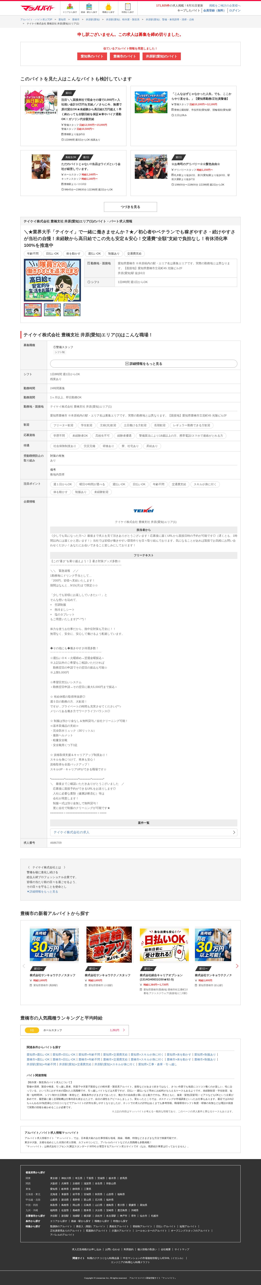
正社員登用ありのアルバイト (66, 1230)
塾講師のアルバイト (61, 1226)
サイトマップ (182, 1249)
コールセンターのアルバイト (151, 1230)
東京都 (54, 1178)
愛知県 (54, 1189)
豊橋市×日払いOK (64, 1059)
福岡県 (54, 1210)
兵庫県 (65, 1183)
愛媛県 (132, 1205)
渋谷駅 (54, 1215)
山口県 (98, 1205)
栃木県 (112, 1178)
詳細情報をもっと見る (146, 363)
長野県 (76, 1199)
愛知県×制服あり (205, 1054)
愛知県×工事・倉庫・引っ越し (157, 1064)
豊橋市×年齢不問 (89, 1059)
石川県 (98, 1199)
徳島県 (110, 1205)
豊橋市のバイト (124, 56)
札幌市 (154, 1215)
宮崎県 (110, 1210)
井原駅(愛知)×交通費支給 (75, 1064)
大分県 (98, 1210)
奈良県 (98, 1183)
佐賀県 (65, 1210)
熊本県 (87, 1210)
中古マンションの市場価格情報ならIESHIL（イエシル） (154, 1258)
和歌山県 (111, 1183)
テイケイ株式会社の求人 (72, 832)
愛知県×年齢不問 (89, 1054)
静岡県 (76, 1189)
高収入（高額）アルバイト (90, 1226)
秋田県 (98, 1194)
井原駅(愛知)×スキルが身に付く (114, 1064)
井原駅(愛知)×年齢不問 (41, 1064)
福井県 (110, 1199)
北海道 (54, 1194)
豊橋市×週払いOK (38, 1059)
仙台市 (143, 1215)
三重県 (87, 1189)
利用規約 (129, 1249)
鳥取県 (54, 1205)
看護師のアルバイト (97, 1230)
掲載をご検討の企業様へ (225, 5)
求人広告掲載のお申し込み (86, 1249)
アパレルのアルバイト (62, 1234)
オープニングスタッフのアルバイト (190, 1230)
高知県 (143, 1205)
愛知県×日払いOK (64, 1054)
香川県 (121, 1205)
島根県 (65, 1205)
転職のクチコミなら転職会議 (103, 1258)
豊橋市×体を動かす (179, 1059)
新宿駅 (65, 1215)
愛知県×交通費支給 (115, 1054)
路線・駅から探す (81, 1221)
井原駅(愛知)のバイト (161, 56)
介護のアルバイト (121, 1230)
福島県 (121, 1194)
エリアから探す (58, 1221)
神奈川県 (66, 1178)
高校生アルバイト (119, 1226)
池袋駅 (76, 1215)
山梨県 (54, 1199)
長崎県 (76, 1210)
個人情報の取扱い (147, 1249)
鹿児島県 (122, 1210)
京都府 (76, 1183)
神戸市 (123, 1215)
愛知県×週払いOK (38, 1054)
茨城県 (101, 1178)
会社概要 (166, 1249)
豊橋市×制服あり (205, 1059)
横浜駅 (87, 1215)
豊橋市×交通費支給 (115, 1059)
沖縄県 (134, 1210)
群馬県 (123, 1178)
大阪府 (54, 1183)
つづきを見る (130, 207)
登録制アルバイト (142, 1226)
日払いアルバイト (166, 1226)
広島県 (87, 1205)
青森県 (65, 1194)
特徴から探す (120, 1221)
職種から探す (102, 1221)
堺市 (133, 1215)
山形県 (110, 1194)
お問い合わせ (112, 1249)
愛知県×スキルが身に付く (147, 1054)
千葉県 (90, 1178)
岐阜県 (65, 1189)
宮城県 (87, 1194)
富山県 (87, 1199)
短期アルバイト (188, 1226)
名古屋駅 (111, 1215)
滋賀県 (87, 1183)
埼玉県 (78, 1178)
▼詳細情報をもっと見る (42, 891)
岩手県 (76, 1194)
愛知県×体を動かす (179, 1054)
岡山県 (76, 1205)
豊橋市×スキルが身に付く (147, 1059)
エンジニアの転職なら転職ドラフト (130, 1262)
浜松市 (98, 1215)
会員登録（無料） (214, 10)
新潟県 (65, 1199)
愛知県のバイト (92, 56)
